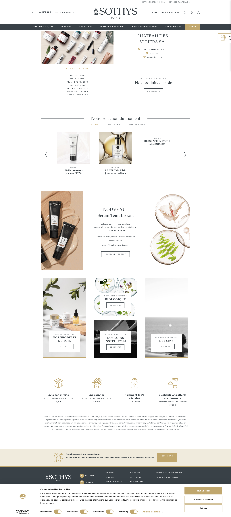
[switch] (84, 512)
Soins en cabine (137, 125)
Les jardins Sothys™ (65, 12)
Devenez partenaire (179, 2)
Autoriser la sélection (203, 499)
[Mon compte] (198, 12)
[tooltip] (185, 12)
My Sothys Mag (173, 27)
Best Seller (114, 125)
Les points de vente (113, 481)
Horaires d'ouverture (77, 68)
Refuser (203, 508)
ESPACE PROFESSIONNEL (169, 473)
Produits (66, 27)
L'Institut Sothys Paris (144, 27)
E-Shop (193, 27)
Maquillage (85, 27)
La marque (45, 12)
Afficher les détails (151, 512)
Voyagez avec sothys (111, 27)
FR (32, 12)
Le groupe (109, 477)
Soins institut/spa (42, 27)
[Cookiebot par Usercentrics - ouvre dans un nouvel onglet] (22, 512)
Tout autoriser (203, 491)
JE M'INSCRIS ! (167, 457)
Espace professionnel (153, 2)
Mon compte (136, 477)
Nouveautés (92, 125)
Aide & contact (136, 481)
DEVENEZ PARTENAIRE (168, 477)
